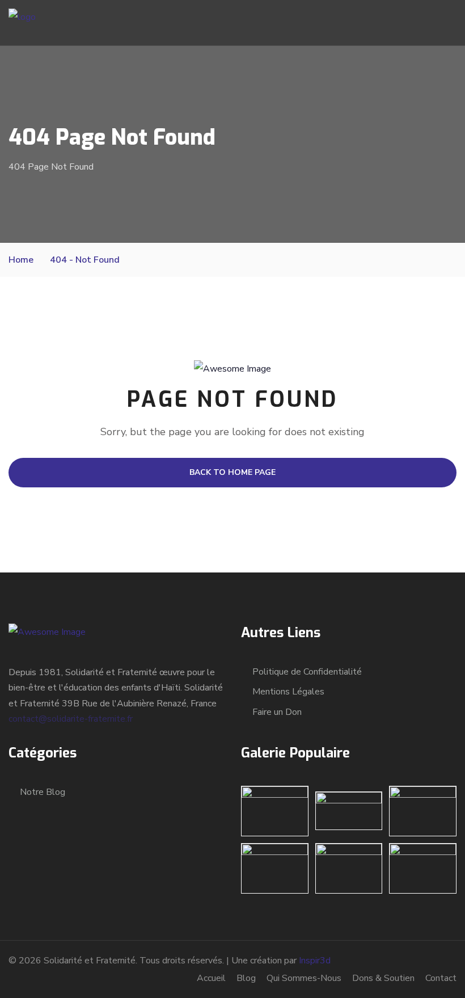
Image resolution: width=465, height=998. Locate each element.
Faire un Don (277, 712)
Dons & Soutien (383, 978)
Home (21, 260)
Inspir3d (315, 960)
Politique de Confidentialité (307, 672)
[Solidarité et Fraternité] (22, 22)
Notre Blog (42, 792)
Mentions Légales (288, 691)
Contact (440, 978)
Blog (246, 978)
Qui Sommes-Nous (304, 978)
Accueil (211, 978)
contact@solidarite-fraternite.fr (71, 719)
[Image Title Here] (274, 811)
